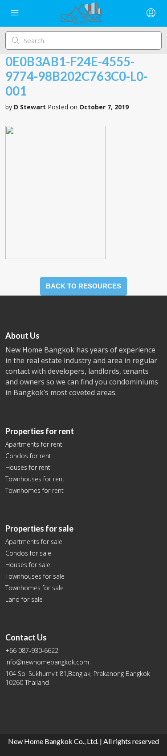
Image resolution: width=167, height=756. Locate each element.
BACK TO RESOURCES (83, 286)
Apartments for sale (33, 541)
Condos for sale (28, 553)
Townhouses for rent (35, 479)
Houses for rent (27, 467)
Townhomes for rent (34, 490)
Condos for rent (28, 456)
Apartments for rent (33, 444)
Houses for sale (27, 564)
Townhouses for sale (35, 576)
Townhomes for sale (34, 588)
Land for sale (24, 599)
